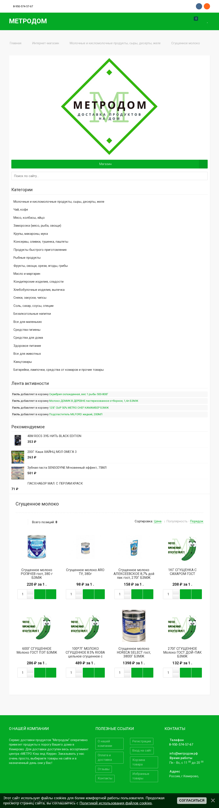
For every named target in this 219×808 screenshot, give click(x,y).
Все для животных (27, 354)
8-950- (23, 6)
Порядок (196, 521)
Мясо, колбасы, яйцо (29, 218)
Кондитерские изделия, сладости (38, 282)
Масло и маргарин (26, 274)
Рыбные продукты (27, 258)
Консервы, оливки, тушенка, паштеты (40, 242)
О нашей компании (105, 743)
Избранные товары (140, 776)
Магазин (105, 164)
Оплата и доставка (105, 757)
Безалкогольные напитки (32, 314)
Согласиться (191, 800)
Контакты (105, 778)
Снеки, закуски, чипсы (29, 298)
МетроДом (28, 21)
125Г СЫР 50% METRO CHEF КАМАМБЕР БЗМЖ (79, 407)
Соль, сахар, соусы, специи (33, 306)
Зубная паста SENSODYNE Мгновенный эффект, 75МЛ (67, 468)
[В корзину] (37, 547)
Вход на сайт (141, 750)
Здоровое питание (27, 346)
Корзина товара (138, 762)
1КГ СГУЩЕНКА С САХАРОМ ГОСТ (182, 572)
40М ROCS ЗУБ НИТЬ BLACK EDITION (54, 436)
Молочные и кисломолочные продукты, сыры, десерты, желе (58, 202)
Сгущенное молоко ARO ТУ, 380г (85, 572)
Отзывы (104, 769)
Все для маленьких (27, 322)
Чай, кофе (20, 209)
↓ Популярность (176, 521)
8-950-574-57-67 (181, 744)
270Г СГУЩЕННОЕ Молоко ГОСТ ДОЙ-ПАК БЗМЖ (182, 652)
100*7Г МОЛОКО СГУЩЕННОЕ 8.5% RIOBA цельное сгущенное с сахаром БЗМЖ (85, 654)
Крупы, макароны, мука (30, 234)
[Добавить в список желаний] (50, 547)
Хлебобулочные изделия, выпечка (39, 290)
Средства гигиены (26, 330)
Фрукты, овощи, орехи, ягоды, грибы (40, 266)
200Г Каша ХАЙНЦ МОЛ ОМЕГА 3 (52, 452)
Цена (157, 521)
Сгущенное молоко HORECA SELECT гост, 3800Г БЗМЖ (134, 652)
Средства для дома (28, 338)
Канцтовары (22, 362)
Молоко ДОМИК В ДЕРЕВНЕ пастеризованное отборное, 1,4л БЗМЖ (93, 400)
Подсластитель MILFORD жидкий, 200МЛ (75, 414)
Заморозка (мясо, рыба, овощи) (37, 225)
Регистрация (141, 741)
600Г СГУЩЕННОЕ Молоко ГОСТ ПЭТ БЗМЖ (36, 650)
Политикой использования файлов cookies (116, 803)
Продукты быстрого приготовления (40, 250)
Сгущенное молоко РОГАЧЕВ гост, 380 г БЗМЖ (37, 574)
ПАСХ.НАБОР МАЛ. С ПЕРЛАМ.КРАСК (55, 483)
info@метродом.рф (184, 753)
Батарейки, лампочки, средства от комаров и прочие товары (58, 370)
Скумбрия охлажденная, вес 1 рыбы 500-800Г (78, 394)
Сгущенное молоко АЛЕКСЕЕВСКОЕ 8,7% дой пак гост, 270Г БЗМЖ (134, 574)
